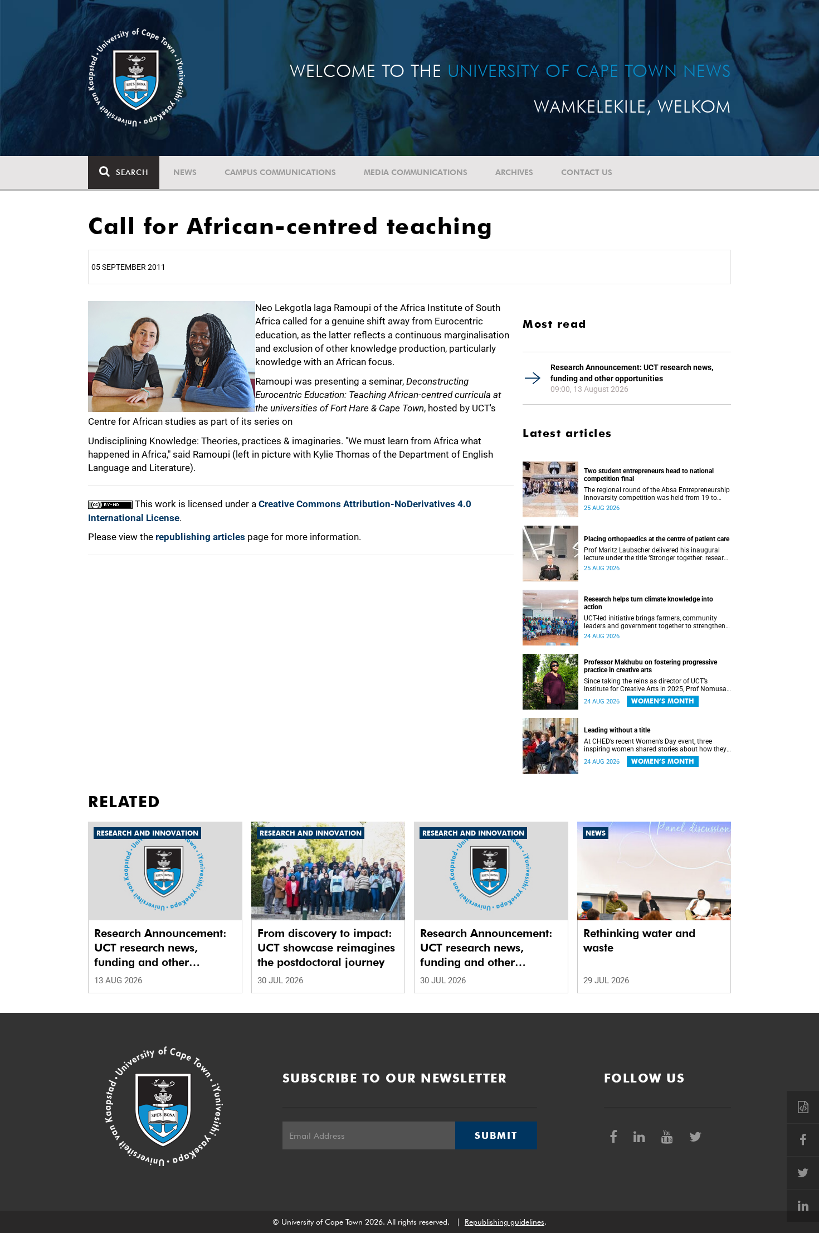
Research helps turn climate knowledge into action (648, 603)
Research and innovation (147, 833)
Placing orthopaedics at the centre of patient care (656, 539)
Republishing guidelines (504, 1221)
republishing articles (200, 536)
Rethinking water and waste (639, 940)
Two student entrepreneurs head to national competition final (649, 475)
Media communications (415, 172)
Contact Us (586, 172)
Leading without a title (617, 730)
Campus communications (280, 172)
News (185, 172)
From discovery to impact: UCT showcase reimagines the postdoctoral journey (326, 947)
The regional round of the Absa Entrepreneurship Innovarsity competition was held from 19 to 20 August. (657, 494)
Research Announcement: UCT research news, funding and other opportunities (631, 373)
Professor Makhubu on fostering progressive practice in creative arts (650, 666)
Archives (514, 172)
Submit (496, 1135)
